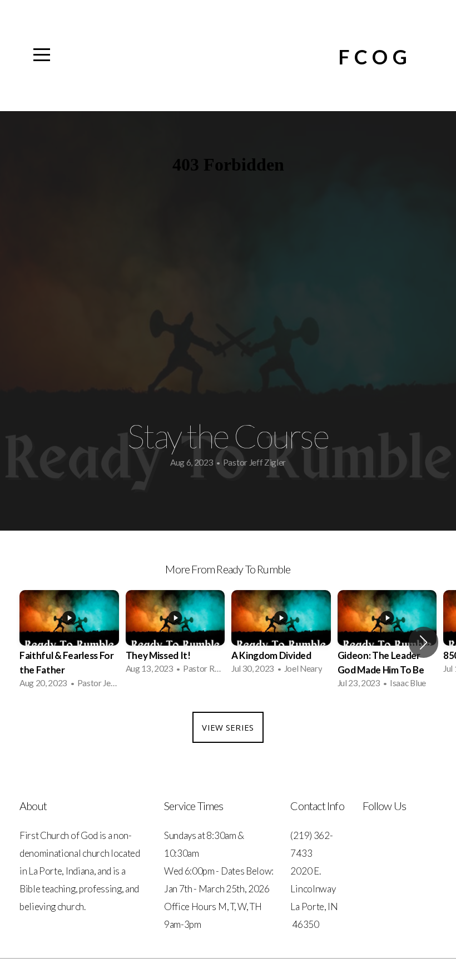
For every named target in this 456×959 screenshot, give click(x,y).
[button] (423, 642)
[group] (69, 642)
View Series (228, 727)
